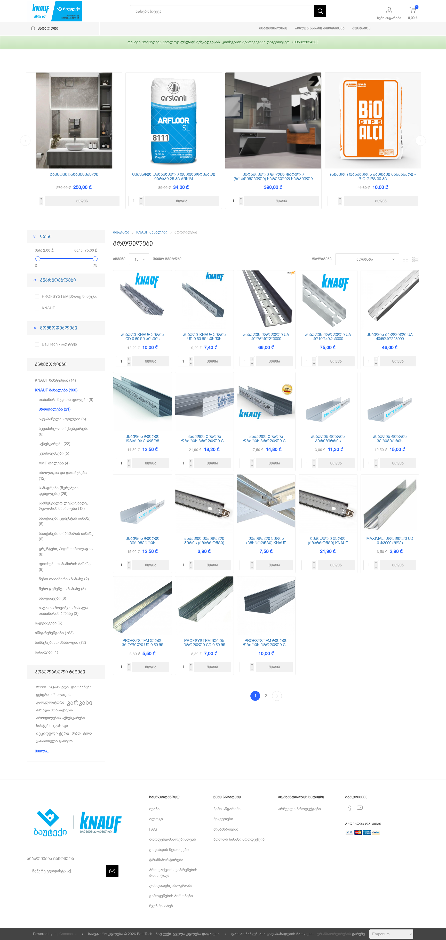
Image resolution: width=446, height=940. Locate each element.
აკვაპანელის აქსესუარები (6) (63, 431)
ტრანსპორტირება (166, 859)
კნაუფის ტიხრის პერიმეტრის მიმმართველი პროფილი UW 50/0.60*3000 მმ (328, 439)
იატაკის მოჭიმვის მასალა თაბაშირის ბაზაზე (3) (63, 610)
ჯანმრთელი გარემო (54, 741)
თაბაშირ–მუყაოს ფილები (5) (66, 399)
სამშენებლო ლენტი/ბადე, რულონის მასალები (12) (63, 506)
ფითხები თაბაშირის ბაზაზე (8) (65, 566)
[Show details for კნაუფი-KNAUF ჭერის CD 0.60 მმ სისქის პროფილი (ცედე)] (142, 299)
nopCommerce (65, 933)
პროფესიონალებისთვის (172, 839)
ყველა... (42, 751)
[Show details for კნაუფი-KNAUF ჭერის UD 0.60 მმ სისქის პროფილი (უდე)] (204, 299)
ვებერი (42, 694)
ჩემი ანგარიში (389, 18)
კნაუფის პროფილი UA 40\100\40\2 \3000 (328, 337)
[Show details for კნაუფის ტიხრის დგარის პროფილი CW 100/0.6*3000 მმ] (204, 401)
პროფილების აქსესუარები (60, 718)
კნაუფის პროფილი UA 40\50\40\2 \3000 (390, 337)
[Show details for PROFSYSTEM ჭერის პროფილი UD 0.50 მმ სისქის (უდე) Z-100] (142, 605)
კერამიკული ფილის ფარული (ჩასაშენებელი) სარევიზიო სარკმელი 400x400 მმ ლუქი (273, 176)
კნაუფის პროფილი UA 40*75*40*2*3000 (266, 337)
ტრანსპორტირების (334, 933)
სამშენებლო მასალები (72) (60, 642)
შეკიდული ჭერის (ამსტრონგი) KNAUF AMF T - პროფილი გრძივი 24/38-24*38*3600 (328, 540)
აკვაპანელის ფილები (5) (62, 419)
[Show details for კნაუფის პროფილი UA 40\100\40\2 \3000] (328, 299)
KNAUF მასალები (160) (56, 390)
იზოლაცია (61, 694)
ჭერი (87, 733)
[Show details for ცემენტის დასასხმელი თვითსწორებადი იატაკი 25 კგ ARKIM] (174, 120)
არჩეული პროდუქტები (299, 809)
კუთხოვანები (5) (54, 453)
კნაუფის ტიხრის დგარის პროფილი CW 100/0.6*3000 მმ (204, 439)
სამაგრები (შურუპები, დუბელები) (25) (59, 490)
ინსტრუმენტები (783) (54, 633)
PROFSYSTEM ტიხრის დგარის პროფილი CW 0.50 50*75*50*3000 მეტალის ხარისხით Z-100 (266, 643)
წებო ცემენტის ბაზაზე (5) (62, 588)
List (415, 259)
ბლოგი (156, 819)
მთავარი (121, 232)
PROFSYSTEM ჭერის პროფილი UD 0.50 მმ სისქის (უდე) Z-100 (142, 643)
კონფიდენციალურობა (170, 885)
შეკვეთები (223, 819)
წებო (76, 733)
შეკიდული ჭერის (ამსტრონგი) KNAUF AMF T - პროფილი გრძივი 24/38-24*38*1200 (266, 540)
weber (41, 687)
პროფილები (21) (54, 409)
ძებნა (154, 809)
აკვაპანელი (59, 687)
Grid (405, 259)
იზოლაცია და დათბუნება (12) (63, 475)
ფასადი (61, 726)
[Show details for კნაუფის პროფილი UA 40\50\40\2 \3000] (390, 299)
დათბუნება (81, 687)
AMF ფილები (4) (54, 463)
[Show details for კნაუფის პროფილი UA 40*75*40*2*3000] (266, 299)
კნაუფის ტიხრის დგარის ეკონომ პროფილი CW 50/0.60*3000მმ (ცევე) (142, 439)
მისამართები (225, 829)
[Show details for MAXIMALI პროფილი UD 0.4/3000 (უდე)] (390, 504)
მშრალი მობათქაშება (54, 710)
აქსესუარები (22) (54, 443)
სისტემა (43, 725)
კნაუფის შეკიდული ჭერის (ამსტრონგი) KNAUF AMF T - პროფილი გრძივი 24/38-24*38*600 (204, 540)
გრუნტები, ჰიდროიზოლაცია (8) (66, 551)
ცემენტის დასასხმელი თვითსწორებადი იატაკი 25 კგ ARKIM (173, 176)
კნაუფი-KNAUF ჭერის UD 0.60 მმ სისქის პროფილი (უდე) (204, 337)
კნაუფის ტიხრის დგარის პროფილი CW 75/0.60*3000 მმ (266, 439)
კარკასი (79, 702)
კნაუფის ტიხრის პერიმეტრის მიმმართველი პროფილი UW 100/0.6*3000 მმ (390, 439)
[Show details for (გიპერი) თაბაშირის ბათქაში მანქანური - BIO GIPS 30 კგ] (373, 120)
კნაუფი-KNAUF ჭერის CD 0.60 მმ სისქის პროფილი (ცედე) (142, 337)
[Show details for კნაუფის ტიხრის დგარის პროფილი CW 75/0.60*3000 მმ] (266, 401)
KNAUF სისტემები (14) (55, 380)
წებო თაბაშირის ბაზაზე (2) (64, 579)
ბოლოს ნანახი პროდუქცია (239, 839)
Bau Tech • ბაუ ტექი (59, 344)
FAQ (153, 829)
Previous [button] (25, 140)
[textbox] (222, 11)
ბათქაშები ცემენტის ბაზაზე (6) (64, 521)
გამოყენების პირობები (171, 895)
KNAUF (48, 308)
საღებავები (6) (52, 598)
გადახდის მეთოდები (169, 849)
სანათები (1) (46, 652)
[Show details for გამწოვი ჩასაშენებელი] (74, 120)
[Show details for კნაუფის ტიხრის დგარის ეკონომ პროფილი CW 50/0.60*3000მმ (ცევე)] (142, 401)
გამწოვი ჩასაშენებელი (74, 174)
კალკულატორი (50, 702)
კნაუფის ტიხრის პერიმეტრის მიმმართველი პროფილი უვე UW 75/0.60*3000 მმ (142, 540)
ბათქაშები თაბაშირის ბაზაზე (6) (66, 536)
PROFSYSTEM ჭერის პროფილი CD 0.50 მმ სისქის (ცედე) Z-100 (204, 643)
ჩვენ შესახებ (161, 906)
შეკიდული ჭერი (52, 733)
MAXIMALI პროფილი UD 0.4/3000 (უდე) (390, 540)
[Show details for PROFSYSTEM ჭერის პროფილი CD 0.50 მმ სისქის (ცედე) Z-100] (204, 605)
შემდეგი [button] (421, 140)
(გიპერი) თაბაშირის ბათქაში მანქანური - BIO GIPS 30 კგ (373, 176)
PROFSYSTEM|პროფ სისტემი (69, 296)
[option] (74, 140)
